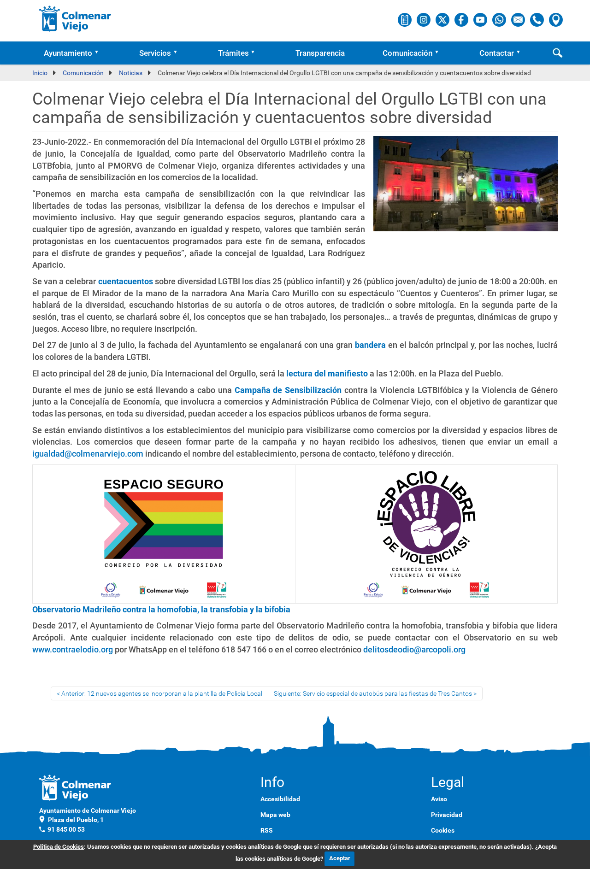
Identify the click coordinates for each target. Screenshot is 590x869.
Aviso (439, 799)
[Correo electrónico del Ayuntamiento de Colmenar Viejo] (518, 19)
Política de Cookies (58, 846)
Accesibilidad (280, 799)
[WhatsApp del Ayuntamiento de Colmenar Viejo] (499, 19)
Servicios (155, 53)
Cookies (442, 830)
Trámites (233, 53)
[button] (99, 53)
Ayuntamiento (68, 53)
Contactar (496, 53)
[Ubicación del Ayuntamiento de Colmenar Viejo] (556, 19)
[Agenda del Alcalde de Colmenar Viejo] (405, 19)
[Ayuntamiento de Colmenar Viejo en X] (443, 19)
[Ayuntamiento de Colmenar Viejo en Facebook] (462, 19)
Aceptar (339, 858)
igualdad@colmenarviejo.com (87, 453)
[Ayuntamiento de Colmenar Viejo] (75, 18)
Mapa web (275, 814)
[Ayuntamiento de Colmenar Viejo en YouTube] (481, 19)
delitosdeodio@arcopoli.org (414, 649)
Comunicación (407, 53)
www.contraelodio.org (72, 649)
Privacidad (446, 814)
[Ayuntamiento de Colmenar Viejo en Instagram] (424, 19)
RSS (266, 830)
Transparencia (320, 53)
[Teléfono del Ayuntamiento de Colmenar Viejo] (537, 19)
